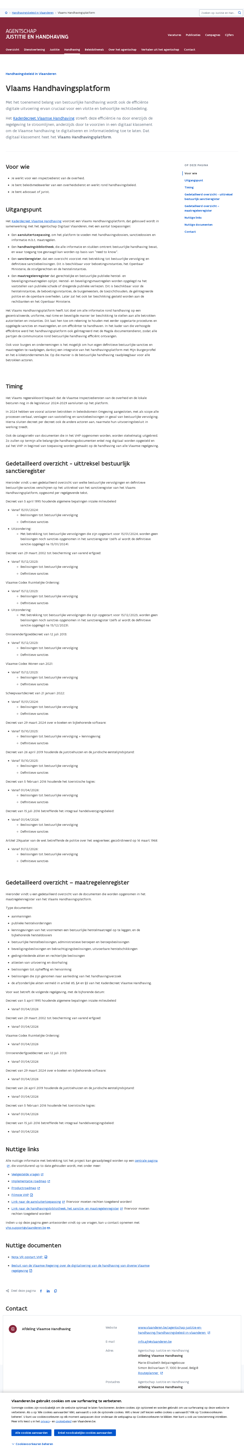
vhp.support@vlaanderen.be (26, 1228)
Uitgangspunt (194, 180)
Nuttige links (193, 218)
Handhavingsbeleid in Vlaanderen (33, 12)
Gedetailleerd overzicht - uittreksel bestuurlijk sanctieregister (209, 197)
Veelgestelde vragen (25, 1174)
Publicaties (193, 35)
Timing (189, 187)
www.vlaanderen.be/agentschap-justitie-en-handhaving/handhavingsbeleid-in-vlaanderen (172, 1330)
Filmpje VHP (20, 1195)
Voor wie (191, 173)
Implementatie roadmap (28, 1181)
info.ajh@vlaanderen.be (155, 1341)
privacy (45, 1421)
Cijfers (229, 35)
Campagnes (212, 35)
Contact (190, 232)
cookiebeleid (63, 1421)
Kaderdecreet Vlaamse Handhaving (44, 118)
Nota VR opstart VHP (27, 1257)
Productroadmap (23, 1188)
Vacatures (174, 35)
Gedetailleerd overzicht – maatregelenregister (202, 208)
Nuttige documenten (199, 225)
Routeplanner (148, 1373)
